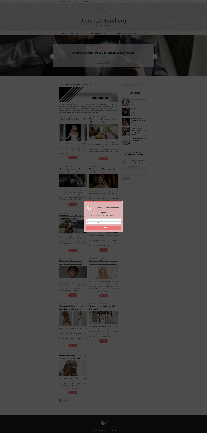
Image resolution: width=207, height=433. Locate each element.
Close (122, 202)
